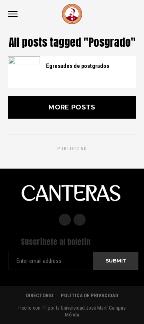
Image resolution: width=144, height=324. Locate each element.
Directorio (39, 295)
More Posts (71, 107)
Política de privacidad (89, 295)
